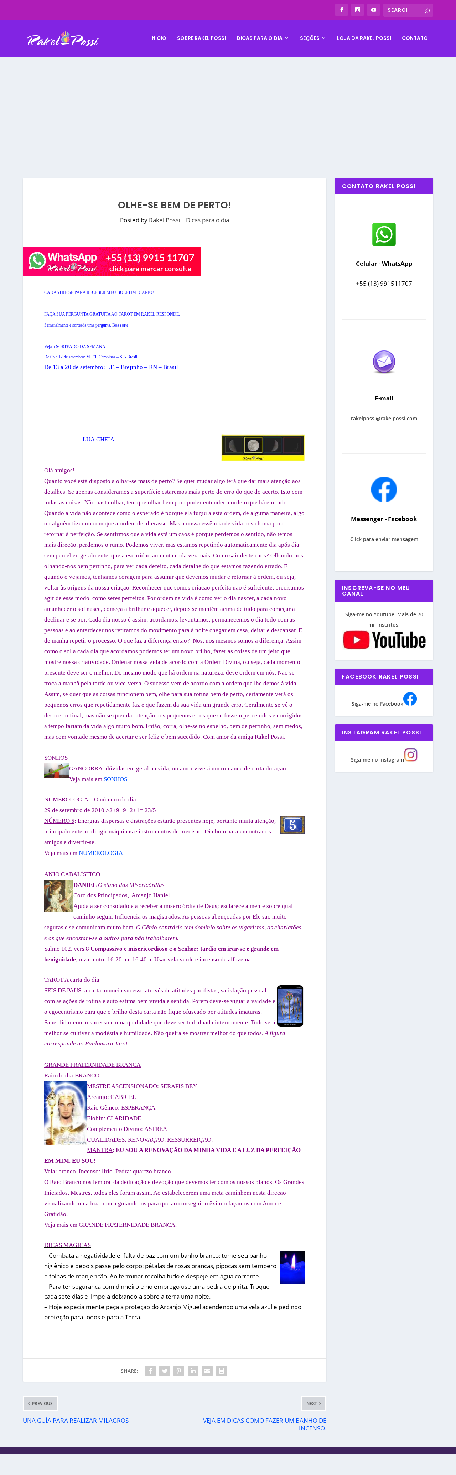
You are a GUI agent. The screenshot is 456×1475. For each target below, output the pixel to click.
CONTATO (415, 38)
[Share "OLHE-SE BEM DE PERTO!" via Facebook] (150, 1371)
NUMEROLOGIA (101, 853)
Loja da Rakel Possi (364, 38)
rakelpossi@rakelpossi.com (384, 418)
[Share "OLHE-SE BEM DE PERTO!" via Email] (207, 1371)
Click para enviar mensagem (384, 539)
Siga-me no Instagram (377, 759)
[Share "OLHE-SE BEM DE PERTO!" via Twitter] (164, 1371)
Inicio (158, 38)
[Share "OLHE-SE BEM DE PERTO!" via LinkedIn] (193, 1371)
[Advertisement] (228, 110)
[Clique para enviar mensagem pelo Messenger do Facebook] (384, 500)
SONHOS (115, 779)
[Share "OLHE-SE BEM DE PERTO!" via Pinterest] (179, 1371)
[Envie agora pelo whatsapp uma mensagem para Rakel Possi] (384, 245)
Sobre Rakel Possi (201, 38)
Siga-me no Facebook (377, 703)
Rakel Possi (164, 220)
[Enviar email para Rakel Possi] (384, 379)
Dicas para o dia (260, 38)
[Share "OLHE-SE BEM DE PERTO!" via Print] (221, 1371)
